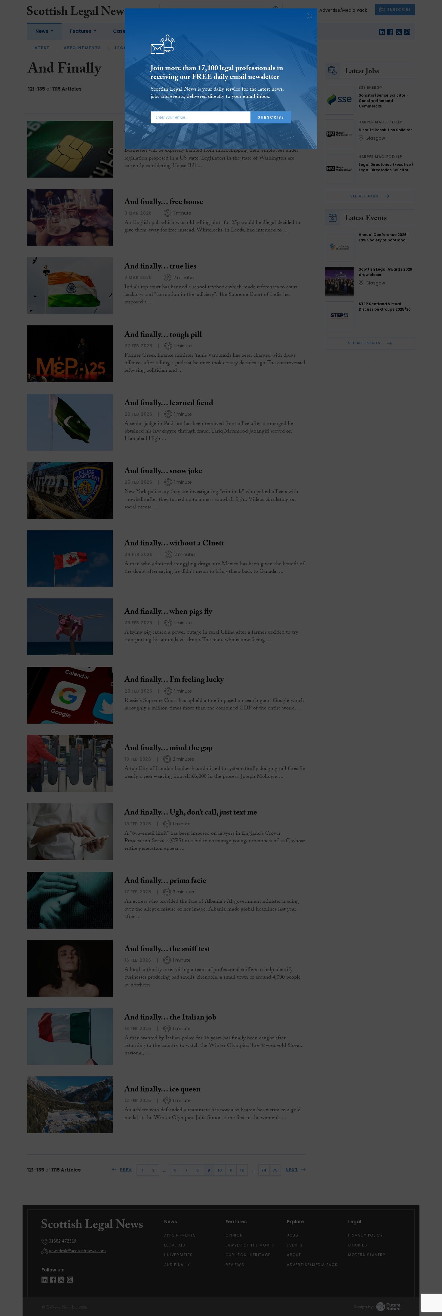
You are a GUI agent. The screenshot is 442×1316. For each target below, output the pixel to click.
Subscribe (271, 117)
